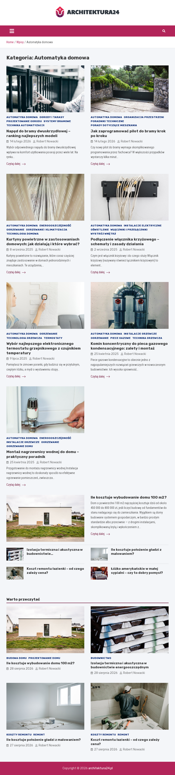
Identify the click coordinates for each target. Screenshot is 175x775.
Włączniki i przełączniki (129, 229)
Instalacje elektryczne (143, 225)
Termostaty (53, 338)
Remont (39, 734)
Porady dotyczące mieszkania (114, 125)
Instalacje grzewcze (140, 333)
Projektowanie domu (44, 658)
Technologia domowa (22, 233)
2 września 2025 (105, 249)
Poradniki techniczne (107, 121)
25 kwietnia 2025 (106, 354)
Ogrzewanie (15, 229)
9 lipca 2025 (18, 358)
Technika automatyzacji (25, 125)
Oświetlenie (100, 229)
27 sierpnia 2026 (21, 745)
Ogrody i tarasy (51, 117)
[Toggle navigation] (11, 31)
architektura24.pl (100, 768)
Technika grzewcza (147, 338)
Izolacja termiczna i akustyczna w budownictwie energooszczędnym (120, 665)
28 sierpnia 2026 (21, 668)
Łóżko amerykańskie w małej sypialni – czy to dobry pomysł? (137, 571)
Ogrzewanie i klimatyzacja (46, 229)
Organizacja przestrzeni (144, 117)
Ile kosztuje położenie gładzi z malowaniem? (43, 740)
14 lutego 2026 (20, 141)
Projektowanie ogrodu (24, 121)
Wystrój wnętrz (103, 233)
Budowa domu (16, 658)
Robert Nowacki (47, 141)
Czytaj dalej (13, 163)
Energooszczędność (55, 225)
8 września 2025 (21, 249)
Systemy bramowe (57, 121)
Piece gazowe (120, 338)
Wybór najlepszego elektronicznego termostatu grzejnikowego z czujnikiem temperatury (43, 348)
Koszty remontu (19, 734)
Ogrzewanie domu (19, 446)
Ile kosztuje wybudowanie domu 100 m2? (129, 497)
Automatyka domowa (22, 117)
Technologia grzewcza (24, 338)
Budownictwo (101, 658)
